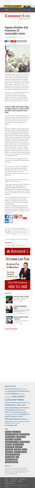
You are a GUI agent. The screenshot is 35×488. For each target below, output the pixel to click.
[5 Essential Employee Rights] (9, 312)
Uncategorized (11, 425)
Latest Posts (8, 293)
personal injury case (12, 441)
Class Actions (18, 396)
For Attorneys (8, 1)
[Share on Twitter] (11, 217)
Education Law (19, 403)
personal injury (24, 434)
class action (16, 431)
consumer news (24, 441)
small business (10, 457)
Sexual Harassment (11, 459)
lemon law (18, 439)
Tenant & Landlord (15, 423)
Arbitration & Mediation (13, 389)
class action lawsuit (12, 434)
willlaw (24, 449)
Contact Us (13, 481)
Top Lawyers (22, 479)
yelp (17, 457)
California (17, 449)
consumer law (21, 436)
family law (9, 444)
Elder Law (27, 402)
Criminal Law (10, 402)
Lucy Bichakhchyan (10, 37)
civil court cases (18, 444)
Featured (8, 431)
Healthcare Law (19, 410)
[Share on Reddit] (20, 217)
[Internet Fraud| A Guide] (9, 303)
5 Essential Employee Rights (20, 307)
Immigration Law (20, 412)
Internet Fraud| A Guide (21, 296)
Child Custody (10, 447)
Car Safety (18, 447)
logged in (13, 245)
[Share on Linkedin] (7, 221)
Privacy (20, 481)
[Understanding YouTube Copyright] (9, 323)
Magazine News (17, 416)
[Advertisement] (17, 366)
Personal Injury (12, 418)
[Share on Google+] (16, 217)
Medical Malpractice (20, 452)
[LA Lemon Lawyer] (17, 289)
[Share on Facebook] (7, 217)
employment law (10, 436)
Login (26, 239)
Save (25, 218)
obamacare (9, 452)
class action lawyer (12, 462)
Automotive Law (15, 391)
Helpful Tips (9, 412)
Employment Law (12, 405)
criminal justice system (13, 454)
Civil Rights (13, 393)
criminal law (9, 439)
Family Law (18, 407)
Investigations (8, 414)
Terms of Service (9, 483)
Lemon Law (16, 414)
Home (6, 479)
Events (6, 481)
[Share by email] (11, 221)
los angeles (9, 449)
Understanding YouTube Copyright (21, 318)
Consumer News (14, 399)
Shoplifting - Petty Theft (14, 421)
